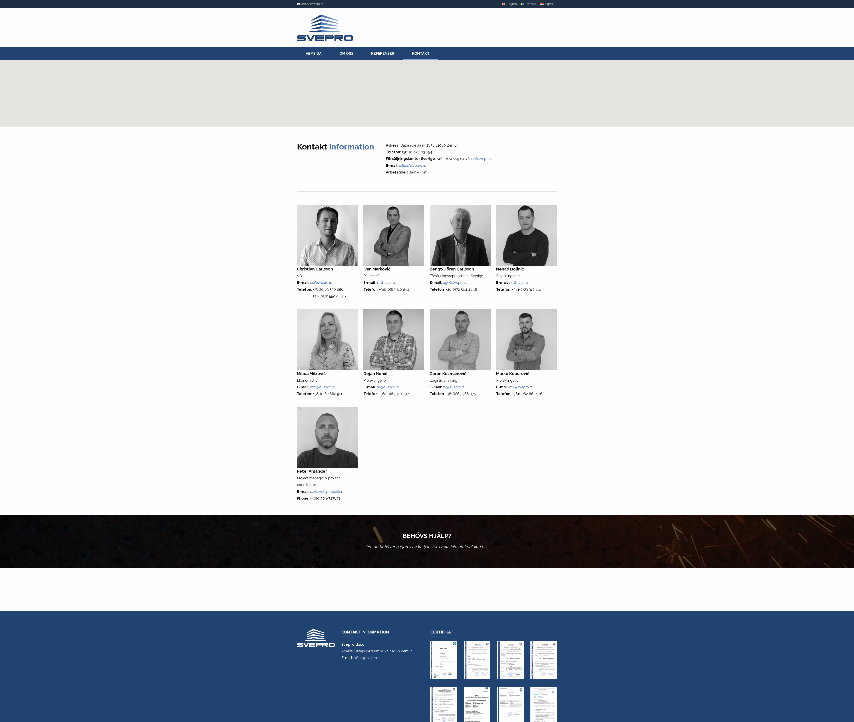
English (511, 4)
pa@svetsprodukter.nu (328, 492)
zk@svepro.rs (454, 387)
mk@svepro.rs (520, 387)
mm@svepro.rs (322, 387)
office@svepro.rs (312, 4)
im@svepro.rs (388, 282)
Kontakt (420, 53)
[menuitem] (313, 53)
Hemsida (314, 53)
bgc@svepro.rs (455, 282)
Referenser (382, 53)
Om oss (346, 53)
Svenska (531, 4)
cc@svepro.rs (482, 159)
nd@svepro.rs (520, 282)
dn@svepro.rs (388, 387)
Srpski (549, 4)
